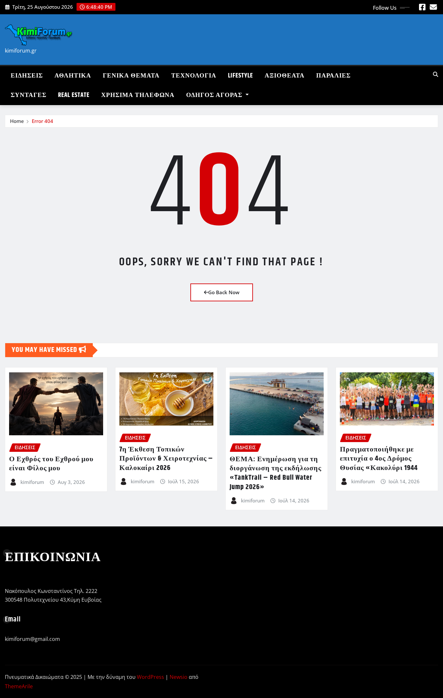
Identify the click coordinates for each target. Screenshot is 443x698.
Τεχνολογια (193, 75)
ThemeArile (19, 686)
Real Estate (74, 95)
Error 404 (42, 121)
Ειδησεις (27, 75)
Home (17, 121)
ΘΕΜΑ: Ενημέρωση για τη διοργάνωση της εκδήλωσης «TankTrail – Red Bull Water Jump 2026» (275, 473)
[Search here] (435, 74)
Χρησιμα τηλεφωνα (137, 95)
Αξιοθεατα (285, 75)
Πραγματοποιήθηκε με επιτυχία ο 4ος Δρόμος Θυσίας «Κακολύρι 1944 (379, 459)
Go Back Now (223, 292)
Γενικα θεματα (131, 75)
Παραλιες (333, 75)
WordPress (150, 676)
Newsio (178, 676)
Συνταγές (28, 95)
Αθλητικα (72, 75)
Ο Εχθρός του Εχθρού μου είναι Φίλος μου (51, 464)
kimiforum (32, 482)
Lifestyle (240, 75)
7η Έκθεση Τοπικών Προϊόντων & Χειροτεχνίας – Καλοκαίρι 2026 (166, 459)
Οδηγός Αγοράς (215, 95)
